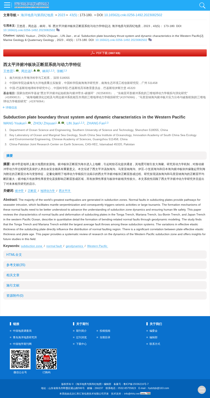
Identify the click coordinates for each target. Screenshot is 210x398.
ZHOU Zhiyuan (44, 123)
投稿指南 (105, 330)
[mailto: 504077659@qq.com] (29, 123)
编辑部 (154, 337)
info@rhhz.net (132, 393)
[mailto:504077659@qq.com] (17, 70)
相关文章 (12, 275)
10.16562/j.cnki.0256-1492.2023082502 (133, 15)
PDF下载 (108, 53)
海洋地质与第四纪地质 (37, 15)
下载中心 (81, 343)
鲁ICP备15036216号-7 (136, 384)
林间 (45, 71)
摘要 (9, 155)
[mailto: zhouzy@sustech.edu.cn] (62, 123)
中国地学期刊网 (22, 343)
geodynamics (75, 246)
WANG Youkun (14, 123)
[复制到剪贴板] (57, 29)
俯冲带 (19, 190)
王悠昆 (8, 71)
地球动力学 (48, 190)
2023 (61, 15)
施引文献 (12, 285)
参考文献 (15, 265)
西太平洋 (65, 190)
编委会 (154, 330)
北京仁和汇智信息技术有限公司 (86, 393)
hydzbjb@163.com (158, 388)
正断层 (32, 190)
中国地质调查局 (22, 330)
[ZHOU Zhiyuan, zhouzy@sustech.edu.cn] (59, 122)
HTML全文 (14, 254)
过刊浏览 (81, 337)
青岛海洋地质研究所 (25, 337)
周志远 (26, 71)
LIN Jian (73, 123)
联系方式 (155, 343)
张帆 (60, 71)
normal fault (54, 246)
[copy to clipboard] (149, 39)
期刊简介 (81, 330)
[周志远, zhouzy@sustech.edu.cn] (35, 70)
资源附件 (14, 295)
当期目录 (105, 337)
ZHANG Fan (96, 123)
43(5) (74, 15)
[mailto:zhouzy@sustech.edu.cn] (38, 70)
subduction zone (32, 246)
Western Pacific (97, 246)
